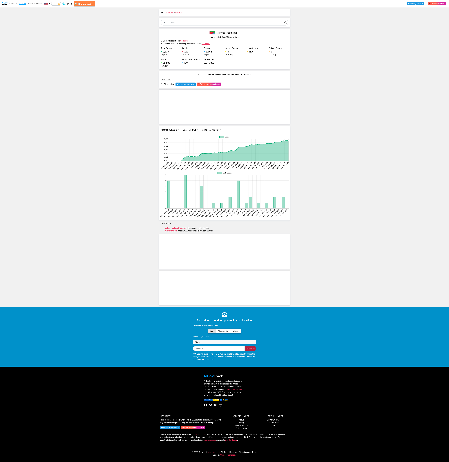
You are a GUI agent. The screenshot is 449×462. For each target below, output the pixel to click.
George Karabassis (235, 389)
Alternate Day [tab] (223, 331)
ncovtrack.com (200, 434)
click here (206, 44)
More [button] (38, 4)
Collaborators (241, 428)
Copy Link (166, 79)
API (274, 425)
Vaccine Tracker (274, 423)
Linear (192, 129)
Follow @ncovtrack (437, 4)
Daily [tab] (212, 331)
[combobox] (224, 342)
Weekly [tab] (236, 331)
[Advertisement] (224, 106)
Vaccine (22, 4)
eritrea (178, 12)
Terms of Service (241, 425)
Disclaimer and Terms (248, 452)
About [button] (30, 4)
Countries (184, 41)
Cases (173, 129)
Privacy (241, 423)
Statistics (13, 4)
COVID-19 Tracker (274, 420)
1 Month (214, 129)
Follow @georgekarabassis (209, 84)
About (241, 420)
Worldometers (171, 231)
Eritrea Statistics (227, 32)
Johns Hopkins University (175, 228)
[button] (47, 3)
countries (169, 12)
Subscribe (250, 348)
